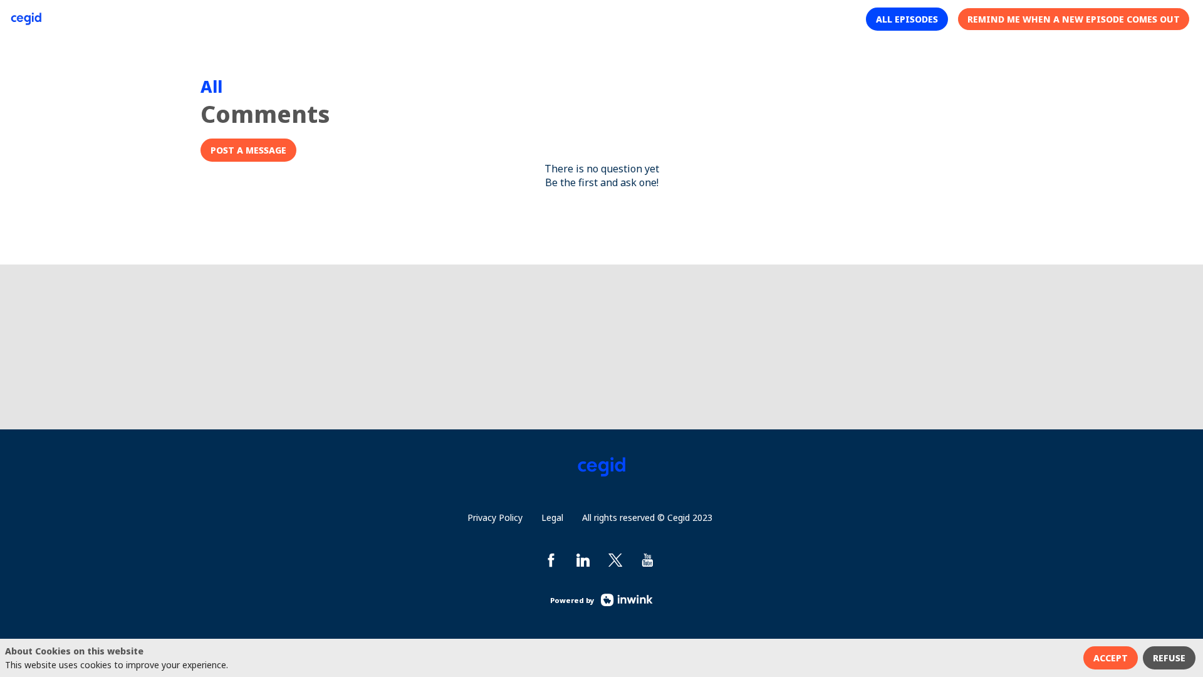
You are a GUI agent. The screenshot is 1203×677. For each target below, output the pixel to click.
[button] (907, 19)
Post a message (248, 150)
